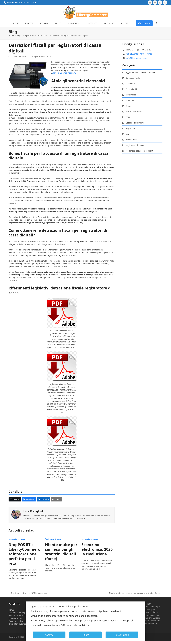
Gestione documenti (135, 122)
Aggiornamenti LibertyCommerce (140, 72)
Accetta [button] (49, 635)
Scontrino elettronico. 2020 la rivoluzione (97, 549)
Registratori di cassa (41, 56)
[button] (157, 23)
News (128, 134)
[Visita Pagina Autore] (16, 514)
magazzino (130, 128)
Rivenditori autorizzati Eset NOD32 (24, 624)
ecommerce (131, 94)
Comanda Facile (133, 78)
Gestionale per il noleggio (20, 615)
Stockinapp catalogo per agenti (139, 151)
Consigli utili (131, 89)
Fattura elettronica (134, 111)
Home (11, 610)
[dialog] (85, 621)
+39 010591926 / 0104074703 (139, 54)
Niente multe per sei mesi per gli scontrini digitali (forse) (61, 551)
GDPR (128, 117)
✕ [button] (139, 605)
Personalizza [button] (122, 635)
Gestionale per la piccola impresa (23, 612)
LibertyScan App (16, 618)
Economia (130, 100)
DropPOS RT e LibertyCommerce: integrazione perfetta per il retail (24, 554)
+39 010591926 (14, 2)
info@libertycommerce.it (137, 58)
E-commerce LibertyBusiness (21, 621)
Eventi (128, 106)
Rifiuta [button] (85, 635)
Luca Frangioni (33, 511)
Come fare (130, 83)
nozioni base (131, 139)
